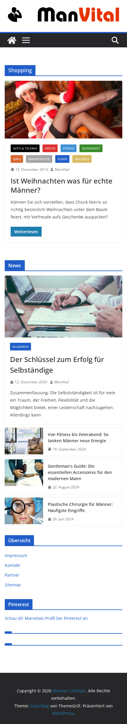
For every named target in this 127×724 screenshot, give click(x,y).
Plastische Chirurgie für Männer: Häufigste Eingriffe (80, 507)
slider (62, 159)
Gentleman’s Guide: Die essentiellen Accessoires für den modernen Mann (80, 472)
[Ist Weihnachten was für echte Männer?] (63, 109)
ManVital (62, 169)
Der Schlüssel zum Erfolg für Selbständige (57, 364)
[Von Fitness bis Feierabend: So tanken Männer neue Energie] (24, 442)
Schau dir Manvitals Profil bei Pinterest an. (47, 618)
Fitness (68, 148)
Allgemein (20, 347)
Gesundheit (91, 148)
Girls (17, 159)
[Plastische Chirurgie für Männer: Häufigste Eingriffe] (24, 512)
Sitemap (13, 585)
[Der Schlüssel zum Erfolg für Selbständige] (63, 306)
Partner (12, 575)
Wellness (82, 159)
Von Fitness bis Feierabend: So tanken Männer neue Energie (78, 437)
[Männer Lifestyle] (12, 40)
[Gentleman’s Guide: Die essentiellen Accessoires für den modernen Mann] (24, 476)
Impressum (16, 555)
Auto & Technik (25, 148)
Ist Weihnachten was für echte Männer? (62, 185)
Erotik (50, 148)
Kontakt (12, 565)
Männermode (39, 159)
